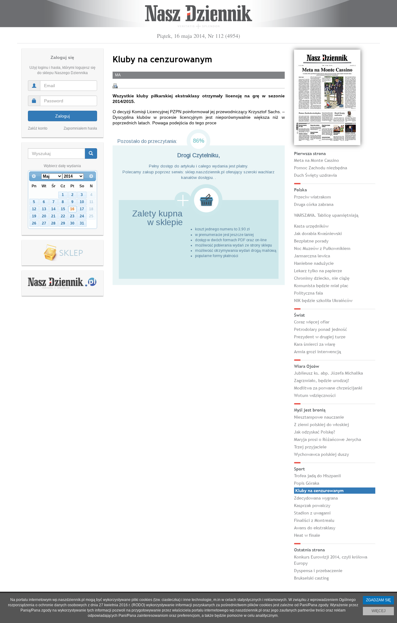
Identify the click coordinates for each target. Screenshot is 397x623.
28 (53, 223)
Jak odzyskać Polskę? (314, 432)
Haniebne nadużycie (314, 263)
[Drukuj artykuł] (115, 85)
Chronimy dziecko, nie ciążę (322, 278)
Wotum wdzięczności (315, 395)
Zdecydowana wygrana (316, 498)
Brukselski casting (311, 578)
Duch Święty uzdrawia (315, 175)
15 (63, 209)
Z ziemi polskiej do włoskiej (321, 424)
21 (53, 216)
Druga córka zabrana (313, 204)
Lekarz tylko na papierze (318, 271)
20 (44, 216)
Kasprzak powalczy (312, 505)
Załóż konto (37, 128)
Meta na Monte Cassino (316, 160)
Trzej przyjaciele (310, 447)
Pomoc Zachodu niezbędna (320, 168)
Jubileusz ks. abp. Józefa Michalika (328, 373)
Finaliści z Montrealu (314, 520)
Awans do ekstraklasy (314, 528)
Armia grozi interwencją (317, 351)
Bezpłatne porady (311, 241)
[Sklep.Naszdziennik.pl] (62, 252)
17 (82, 209)
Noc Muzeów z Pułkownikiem (322, 248)
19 (34, 216)
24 (82, 216)
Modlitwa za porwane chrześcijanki (328, 388)
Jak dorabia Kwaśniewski (318, 233)
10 (82, 202)
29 (63, 223)
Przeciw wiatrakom (312, 197)
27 (44, 223)
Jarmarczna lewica (312, 256)
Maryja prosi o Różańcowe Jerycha (327, 439)
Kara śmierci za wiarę (314, 344)
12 (34, 209)
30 (72, 223)
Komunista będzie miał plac (321, 285)
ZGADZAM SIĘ (378, 600)
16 (72, 209)
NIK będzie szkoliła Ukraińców (323, 300)
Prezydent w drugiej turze (320, 337)
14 (53, 209)
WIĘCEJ (379, 611)
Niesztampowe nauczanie (319, 417)
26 (34, 223)
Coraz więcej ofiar (311, 322)
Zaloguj (62, 115)
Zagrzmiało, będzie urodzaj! (321, 380)
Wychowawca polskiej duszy (321, 454)
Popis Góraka (306, 483)
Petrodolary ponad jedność (320, 329)
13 (44, 209)
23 (72, 216)
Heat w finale (307, 535)
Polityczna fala (308, 293)
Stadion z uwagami (312, 513)
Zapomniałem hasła (80, 128)
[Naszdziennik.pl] (62, 283)
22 (63, 216)
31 (82, 223)
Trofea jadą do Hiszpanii (317, 475)
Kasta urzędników (311, 226)
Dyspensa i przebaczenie (318, 570)
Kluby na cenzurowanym (319, 490)
